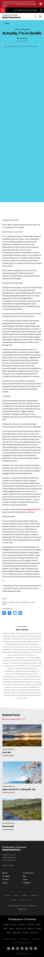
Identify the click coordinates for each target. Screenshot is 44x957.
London (38, 924)
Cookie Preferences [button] (22, 953)
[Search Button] (35, 16)
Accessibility (35, 939)
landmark (25, 602)
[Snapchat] (31, 948)
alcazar (5, 602)
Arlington (6, 924)
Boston (13, 924)
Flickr (29, 900)
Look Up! (6, 753)
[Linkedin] (22, 948)
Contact (4, 883)
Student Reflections (22, 29)
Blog (7, 23)
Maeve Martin (22, 38)
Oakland (30, 928)
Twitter (16, 895)
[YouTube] (17, 948)
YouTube (13, 900)
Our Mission (6, 876)
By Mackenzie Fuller (8, 792)
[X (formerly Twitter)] (13, 948)
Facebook (7, 895)
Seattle (8, 932)
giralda (11, 602)
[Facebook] (8, 948)
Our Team (5, 879)
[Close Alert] (40, 4)
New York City (21, 928)
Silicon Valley (17, 932)
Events (25, 879)
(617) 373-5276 (7, 865)
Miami (5, 928)
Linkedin (24, 895)
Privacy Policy (24, 939)
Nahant (11, 928)
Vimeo (22, 900)
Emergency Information (9, 939)
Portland (38, 928)
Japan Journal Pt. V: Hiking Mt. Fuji (18, 790)
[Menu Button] (40, 16)
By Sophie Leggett (8, 755)
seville (32, 602)
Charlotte (30, 924)
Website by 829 (22, 909)
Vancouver (34, 932)
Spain (4, 604)
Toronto (26, 932)
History (18, 602)
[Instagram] (26, 948)
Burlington (21, 924)
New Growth (8, 827)
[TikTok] (35, 948)
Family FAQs (27, 883)
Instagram (34, 895)
